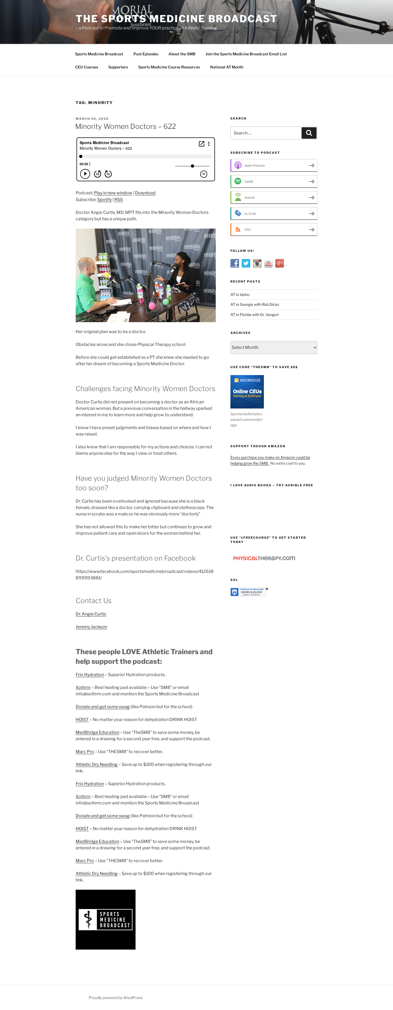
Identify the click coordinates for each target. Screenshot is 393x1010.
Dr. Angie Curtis (91, 613)
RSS (118, 199)
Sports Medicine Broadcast (99, 54)
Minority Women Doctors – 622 (125, 126)
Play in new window (113, 192)
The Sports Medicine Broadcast (177, 19)
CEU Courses (86, 67)
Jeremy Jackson (91, 626)
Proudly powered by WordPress (115, 997)
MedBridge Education (97, 732)
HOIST (82, 719)
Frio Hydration (90, 674)
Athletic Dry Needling (97, 764)
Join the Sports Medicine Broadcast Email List (246, 54)
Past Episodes (145, 54)
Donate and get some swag (103, 706)
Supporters (118, 67)
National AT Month (226, 67)
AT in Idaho (239, 294)
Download (145, 192)
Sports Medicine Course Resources (169, 67)
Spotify (104, 199)
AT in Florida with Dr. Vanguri (254, 314)
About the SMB (181, 54)
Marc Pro (85, 751)
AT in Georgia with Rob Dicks (254, 304)
